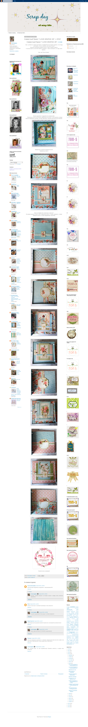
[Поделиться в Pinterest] (43, 575)
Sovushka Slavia (14, 295)
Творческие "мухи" (15, 312)
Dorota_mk (13, 378)
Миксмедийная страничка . (72, 672)
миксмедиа (73, 625)
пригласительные (75, 634)
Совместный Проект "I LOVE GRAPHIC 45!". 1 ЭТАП (73, 681)
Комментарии (71, 48)
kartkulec (13, 257)
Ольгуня (29, 638)
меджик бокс (69, 625)
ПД (76, 633)
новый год (70, 629)
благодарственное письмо (72, 610)
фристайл (76, 641)
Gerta (29, 604)
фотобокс (68, 641)
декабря (70, 655)
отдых (68, 632)
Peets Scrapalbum (14, 175)
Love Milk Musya (14, 321)
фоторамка (72, 641)
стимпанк (72, 638)
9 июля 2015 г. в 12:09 (34, 604)
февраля (71, 699)
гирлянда (76, 612)
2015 (69, 653)
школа (77, 642)
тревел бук (72, 640)
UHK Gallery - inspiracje (15, 202)
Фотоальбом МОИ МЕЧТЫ (19, 288)
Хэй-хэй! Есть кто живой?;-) (18, 362)
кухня (75, 623)
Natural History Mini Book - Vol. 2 (19, 333)
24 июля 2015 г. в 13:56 (40, 646)
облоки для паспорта (74, 630)
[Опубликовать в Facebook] (42, 575)
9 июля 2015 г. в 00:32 (43, 593)
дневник (68, 618)
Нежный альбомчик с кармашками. (73, 674)
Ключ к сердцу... (14, 220)
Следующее (27, 673)
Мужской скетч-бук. (72, 669)
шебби (68, 642)
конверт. (68, 622)
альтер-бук (76, 608)
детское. (75, 617)
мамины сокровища (74, 624)
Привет (18, 313)
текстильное (71, 639)
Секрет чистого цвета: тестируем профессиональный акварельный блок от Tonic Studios (15, 298)
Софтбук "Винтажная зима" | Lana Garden (19, 372)
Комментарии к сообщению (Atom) (37, 675)
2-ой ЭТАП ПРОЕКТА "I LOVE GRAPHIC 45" (73, 668)
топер (74, 639)
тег (67, 639)
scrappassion (13, 248)
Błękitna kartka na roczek (18, 195)
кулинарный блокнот (70, 623)
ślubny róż (18, 203)
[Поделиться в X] (41, 575)
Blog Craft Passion (14, 193)
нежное (72, 628)
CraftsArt (13, 276)
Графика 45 (33, 577)
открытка (72, 632)
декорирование (69, 615)
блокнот (68, 611)
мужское (68, 628)
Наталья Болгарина (32, 585)
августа (70, 661)
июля (70, 663)
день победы (69, 616)
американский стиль (72, 609)
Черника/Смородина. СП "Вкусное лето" (73, 688)
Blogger (49, 716)
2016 (69, 652)
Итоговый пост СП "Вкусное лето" (72, 679)
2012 (69, 706)
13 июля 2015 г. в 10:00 (43, 629)
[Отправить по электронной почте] (38, 575)
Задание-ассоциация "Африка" (73, 691)
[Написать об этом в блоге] (39, 575)
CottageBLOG (13, 211)
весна (77, 611)
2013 (69, 705)
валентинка (73, 611)
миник (77, 625)
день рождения (74, 616)
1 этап (60, 42)
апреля (70, 696)
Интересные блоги (21, 32)
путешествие (69, 635)
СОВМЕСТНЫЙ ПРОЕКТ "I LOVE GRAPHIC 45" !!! (73, 685)
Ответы (30, 591)
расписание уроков (75, 635)
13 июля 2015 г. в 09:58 (43, 612)
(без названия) (75, 95)
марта (70, 698)
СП (70, 638)
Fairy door (18, 379)
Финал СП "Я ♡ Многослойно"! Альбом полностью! (75, 70)
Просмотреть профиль (14, 51)
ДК (77, 617)
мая (70, 695)
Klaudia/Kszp (13, 184)
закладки (73, 618)
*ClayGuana (13, 331)
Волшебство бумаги (15, 286)
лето (77, 623)
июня (70, 693)
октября (70, 658)
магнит (68, 624)
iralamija (12, 303)
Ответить (29, 589)
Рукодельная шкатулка (16, 398)
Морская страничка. (73, 676)
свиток (68, 638)
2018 (69, 648)
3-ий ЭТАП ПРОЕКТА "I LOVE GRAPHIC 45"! (73, 665)
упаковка (76, 640)
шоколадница (69, 644)
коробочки (76, 622)
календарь (76, 619)
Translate (19, 164)
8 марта (68, 607)
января (70, 701)
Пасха (74, 633)
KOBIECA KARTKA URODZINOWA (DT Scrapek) (19, 261)
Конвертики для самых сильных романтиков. (75, 90)
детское (71, 617)
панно (72, 633)
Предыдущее (60, 673)
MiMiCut (12, 369)
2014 (69, 703)
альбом (29, 577)
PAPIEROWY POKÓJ (15, 267)
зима (77, 618)
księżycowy (19, 240)
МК (77, 626)
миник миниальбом (71, 626)
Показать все (19, 407)
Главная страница (12, 32)
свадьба (76, 637)
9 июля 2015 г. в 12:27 (38, 621)
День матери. (75, 615)
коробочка (72, 622)
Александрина (34, 593)
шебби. (71, 642)
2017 (69, 650)
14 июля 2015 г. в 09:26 (35, 638)
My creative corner (14, 340)
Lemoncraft (13, 387)
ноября (70, 656)
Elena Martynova (14, 229)
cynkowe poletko (14, 239)
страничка (76, 638)
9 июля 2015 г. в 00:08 (40, 585)
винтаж (73, 612)
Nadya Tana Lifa (31, 621)
